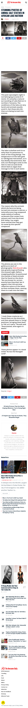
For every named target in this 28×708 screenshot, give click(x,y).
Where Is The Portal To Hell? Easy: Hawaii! (17, 342)
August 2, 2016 (15, 19)
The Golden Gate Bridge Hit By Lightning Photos (14, 500)
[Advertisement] (14, 55)
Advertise (4, 689)
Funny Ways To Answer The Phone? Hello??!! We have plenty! (16, 619)
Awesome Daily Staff (7, 480)
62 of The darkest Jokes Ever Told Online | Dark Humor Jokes (15, 612)
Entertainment (5, 671)
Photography (8, 7)
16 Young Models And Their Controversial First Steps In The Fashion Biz (9, 588)
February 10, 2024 (14, 339)
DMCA (2, 682)
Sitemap (3, 694)
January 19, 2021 (13, 345)
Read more (5, 493)
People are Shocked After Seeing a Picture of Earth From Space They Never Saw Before (16, 632)
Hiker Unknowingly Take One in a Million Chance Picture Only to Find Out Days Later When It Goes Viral (16, 598)
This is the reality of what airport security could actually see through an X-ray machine (17, 647)
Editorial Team (5, 696)
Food (2, 678)
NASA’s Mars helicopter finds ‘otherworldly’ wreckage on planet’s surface (16, 626)
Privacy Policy (5, 684)
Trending (3, 673)
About (3, 680)
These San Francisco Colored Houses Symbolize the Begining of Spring (14, 511)
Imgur (9, 391)
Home (2, 7)
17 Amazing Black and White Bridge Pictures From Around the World (13, 508)
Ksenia (7, 19)
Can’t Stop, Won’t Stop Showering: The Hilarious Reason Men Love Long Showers (17, 656)
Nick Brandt (18, 268)
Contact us (4, 687)
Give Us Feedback (6, 691)
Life (2, 675)
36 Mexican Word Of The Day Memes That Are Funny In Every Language (16, 605)
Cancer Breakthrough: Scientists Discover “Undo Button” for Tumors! (17, 640)
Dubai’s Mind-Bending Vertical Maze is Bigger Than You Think (18, 337)
